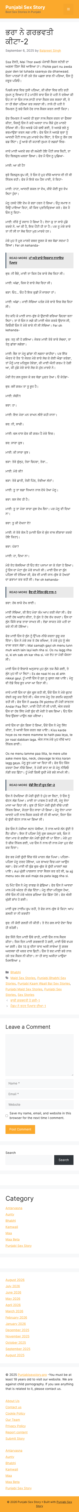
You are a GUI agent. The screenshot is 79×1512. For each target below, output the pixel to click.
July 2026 (13, 1286)
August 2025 (15, 1355)
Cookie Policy (15, 1413)
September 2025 (18, 1349)
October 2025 (16, 1342)
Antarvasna (14, 1208)
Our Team (13, 1420)
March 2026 (14, 1311)
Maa (9, 1233)
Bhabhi (15, 972)
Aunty (10, 1214)
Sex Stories (26, 995)
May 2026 (13, 1299)
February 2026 (16, 1317)
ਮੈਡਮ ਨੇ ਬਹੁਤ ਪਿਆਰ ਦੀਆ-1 (28, 1006)
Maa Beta (13, 1239)
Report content (17, 1432)
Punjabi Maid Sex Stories (24, 989)
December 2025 (17, 1330)
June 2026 (13, 1292)
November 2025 (17, 1336)
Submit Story (15, 1438)
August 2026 (15, 1280)
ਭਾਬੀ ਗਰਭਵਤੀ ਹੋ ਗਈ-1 (25, 1000)
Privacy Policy (16, 1426)
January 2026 (16, 1324)
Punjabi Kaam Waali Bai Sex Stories (44, 983)
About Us (12, 1401)
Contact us (13, 1407)
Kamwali (12, 1227)
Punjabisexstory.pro (32, 1375)
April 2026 (13, 1305)
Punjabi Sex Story (25, 7)
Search (11, 1153)
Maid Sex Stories (22, 978)
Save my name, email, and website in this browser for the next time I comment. (40, 1115)
